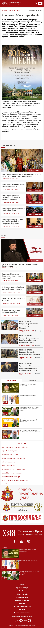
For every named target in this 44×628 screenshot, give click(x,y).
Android (16, 621)
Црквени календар (22, 600)
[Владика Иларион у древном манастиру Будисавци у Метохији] (9, 325)
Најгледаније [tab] (11, 380)
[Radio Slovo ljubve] (22, 507)
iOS (25, 621)
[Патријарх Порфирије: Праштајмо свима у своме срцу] (9, 353)
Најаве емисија (22, 594)
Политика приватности (22, 613)
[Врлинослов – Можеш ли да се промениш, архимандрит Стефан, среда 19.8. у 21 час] (9, 367)
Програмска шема (22, 597)
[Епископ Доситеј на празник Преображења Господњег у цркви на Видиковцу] (9, 339)
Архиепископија (22, 588)
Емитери (22, 603)
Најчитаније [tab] (32, 380)
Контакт (22, 610)
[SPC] (22, 493)
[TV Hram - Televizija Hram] (10, 3)
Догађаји (22, 591)
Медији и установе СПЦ (22, 606)
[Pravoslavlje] (22, 518)
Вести (22, 584)
